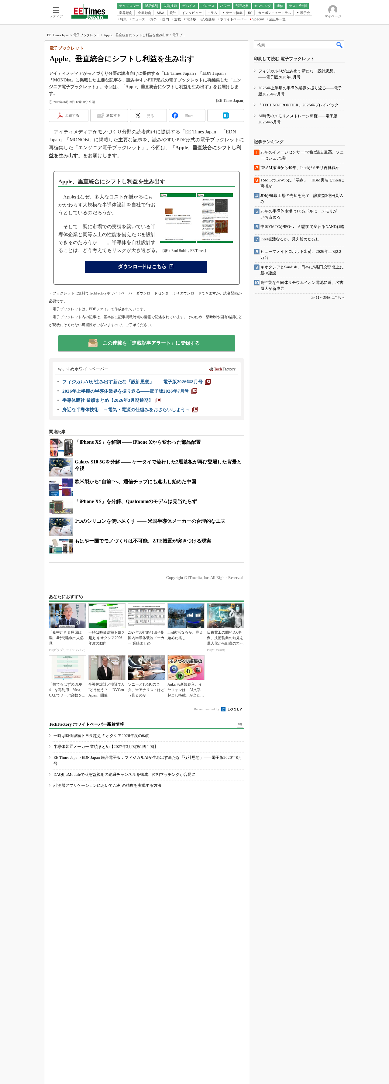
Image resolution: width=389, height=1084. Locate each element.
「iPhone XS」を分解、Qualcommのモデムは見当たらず (136, 501)
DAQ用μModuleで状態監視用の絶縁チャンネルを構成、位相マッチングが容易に (124, 774)
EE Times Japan (58, 35)
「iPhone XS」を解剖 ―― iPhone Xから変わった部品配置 (138, 442)
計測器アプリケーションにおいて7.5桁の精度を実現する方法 (107, 785)
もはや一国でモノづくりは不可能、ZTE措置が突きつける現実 (143, 540)
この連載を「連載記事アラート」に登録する (151, 343)
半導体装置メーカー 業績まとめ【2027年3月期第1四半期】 (105, 746)
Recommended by (207, 709)
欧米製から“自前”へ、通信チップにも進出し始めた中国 (135, 481)
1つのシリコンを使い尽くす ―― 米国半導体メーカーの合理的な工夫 (150, 521)
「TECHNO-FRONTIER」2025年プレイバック (298, 105)
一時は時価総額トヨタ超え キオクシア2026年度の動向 (101, 735)
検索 (339, 44)
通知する (113, 115)
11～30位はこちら (330, 297)
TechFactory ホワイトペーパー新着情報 (86, 724)
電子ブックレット (86, 35)
